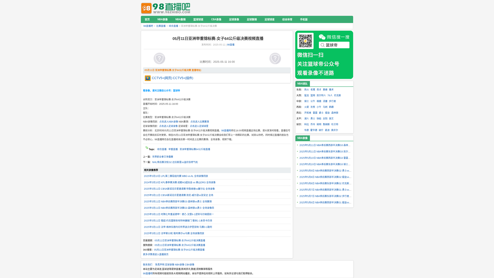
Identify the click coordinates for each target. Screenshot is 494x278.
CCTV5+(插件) (183, 78)
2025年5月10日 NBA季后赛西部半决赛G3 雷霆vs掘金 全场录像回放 (334, 158)
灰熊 (312, 107)
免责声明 (159, 264)
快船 (319, 118)
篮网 (312, 95)
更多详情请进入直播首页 (155, 254)
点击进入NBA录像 (168, 121)
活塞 (325, 101)
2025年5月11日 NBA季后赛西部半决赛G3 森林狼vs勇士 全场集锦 (178, 201)
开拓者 (307, 113)
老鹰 (312, 89)
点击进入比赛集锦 (199, 121)
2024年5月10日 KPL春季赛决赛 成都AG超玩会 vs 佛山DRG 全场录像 (180, 182)
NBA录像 (302, 138)
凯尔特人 (321, 95)
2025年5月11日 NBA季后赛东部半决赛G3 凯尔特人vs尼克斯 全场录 (334, 151)
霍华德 (313, 130)
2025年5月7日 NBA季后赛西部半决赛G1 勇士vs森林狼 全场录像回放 (334, 189)
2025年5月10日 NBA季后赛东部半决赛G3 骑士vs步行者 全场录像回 (334, 164)
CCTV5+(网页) (162, 78)
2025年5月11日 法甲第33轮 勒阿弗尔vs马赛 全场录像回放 (174, 233)
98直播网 (226, 130)
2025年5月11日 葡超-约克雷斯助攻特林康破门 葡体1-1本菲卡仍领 (178, 220)
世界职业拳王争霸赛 (162, 156)
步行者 (332, 101)
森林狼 (334, 113)
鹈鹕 (331, 107)
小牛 (319, 107)
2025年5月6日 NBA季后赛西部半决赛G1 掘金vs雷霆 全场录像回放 (333, 202)
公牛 (312, 101)
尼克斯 (337, 95)
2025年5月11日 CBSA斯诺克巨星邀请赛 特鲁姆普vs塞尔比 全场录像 (179, 189)
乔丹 (312, 124)
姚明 (319, 124)
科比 (306, 124)
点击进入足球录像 (168, 126)
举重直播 (173, 149)
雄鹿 (319, 101)
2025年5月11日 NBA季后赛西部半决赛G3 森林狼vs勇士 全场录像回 (179, 208)
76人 (329, 95)
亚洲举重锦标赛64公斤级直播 (195, 149)
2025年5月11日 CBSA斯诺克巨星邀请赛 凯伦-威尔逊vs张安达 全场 (178, 195)
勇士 (312, 118)
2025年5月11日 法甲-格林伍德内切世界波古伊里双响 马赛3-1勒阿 (178, 227)
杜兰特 (334, 124)
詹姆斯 (326, 124)
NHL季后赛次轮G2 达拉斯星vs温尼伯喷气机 (175, 162)
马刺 (325, 107)
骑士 (306, 101)
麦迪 (327, 130)
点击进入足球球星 (199, 126)
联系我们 (147, 264)
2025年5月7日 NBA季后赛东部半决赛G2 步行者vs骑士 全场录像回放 (334, 196)
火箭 (306, 107)
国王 (331, 118)
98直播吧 (166, 7)
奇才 (319, 89)
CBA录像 (189, 264)
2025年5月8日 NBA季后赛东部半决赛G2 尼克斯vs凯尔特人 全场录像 (334, 183)
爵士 (321, 113)
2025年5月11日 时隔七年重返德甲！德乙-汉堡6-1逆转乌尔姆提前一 (179, 214)
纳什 (321, 130)
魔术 (331, 89)
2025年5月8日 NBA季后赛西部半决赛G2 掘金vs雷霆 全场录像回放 (333, 177)
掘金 (327, 113)
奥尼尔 (334, 130)
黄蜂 (325, 89)
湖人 (306, 118)
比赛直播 (161, 26)
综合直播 (173, 26)
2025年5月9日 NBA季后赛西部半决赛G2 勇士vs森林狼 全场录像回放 (334, 170)
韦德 (306, 130)
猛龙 (306, 95)
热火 (306, 89)
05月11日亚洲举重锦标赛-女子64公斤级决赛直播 (180, 240)
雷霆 (315, 113)
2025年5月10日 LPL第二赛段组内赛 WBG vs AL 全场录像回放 (176, 176)
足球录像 (169, 264)
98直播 (230, 44)
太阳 (325, 118)
